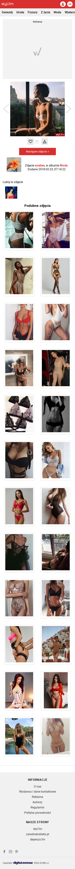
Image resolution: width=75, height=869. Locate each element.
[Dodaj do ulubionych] (30, 141)
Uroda (20, 12)
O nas (37, 786)
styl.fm (37, 829)
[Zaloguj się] (63, 4)
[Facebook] (4, 852)
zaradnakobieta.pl (37, 834)
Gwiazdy (7, 12)
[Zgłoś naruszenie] (44, 141)
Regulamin (37, 807)
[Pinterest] (17, 852)
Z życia (45, 12)
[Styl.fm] (9, 4)
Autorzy (37, 802)
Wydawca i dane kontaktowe (37, 791)
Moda (57, 12)
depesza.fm (37, 839)
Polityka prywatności (37, 812)
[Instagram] (10, 852)
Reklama (37, 797)
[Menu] (70, 4)
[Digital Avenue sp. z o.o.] (23, 863)
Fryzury (33, 12)
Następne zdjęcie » (37, 151)
